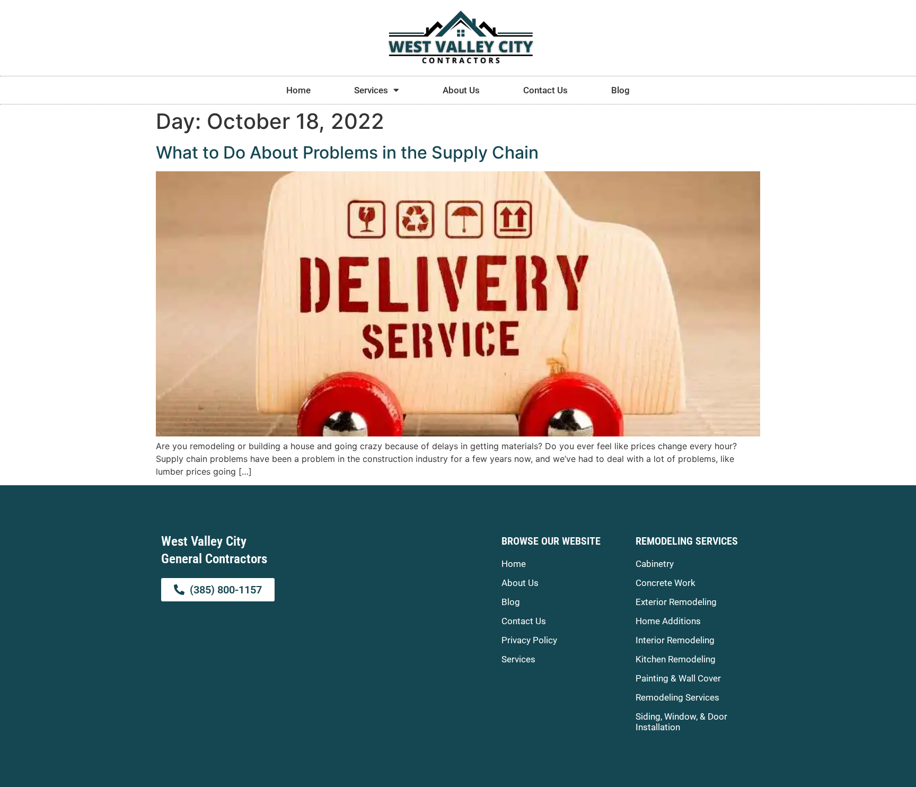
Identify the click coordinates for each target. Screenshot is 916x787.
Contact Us (545, 90)
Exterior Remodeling (676, 602)
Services (371, 90)
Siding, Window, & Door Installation (681, 721)
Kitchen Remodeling (676, 659)
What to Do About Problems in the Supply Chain (347, 152)
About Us (461, 90)
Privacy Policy (529, 640)
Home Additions (668, 621)
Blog (620, 90)
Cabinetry (655, 563)
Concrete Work (665, 583)
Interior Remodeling (675, 640)
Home (298, 90)
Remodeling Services (677, 697)
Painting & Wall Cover (678, 678)
